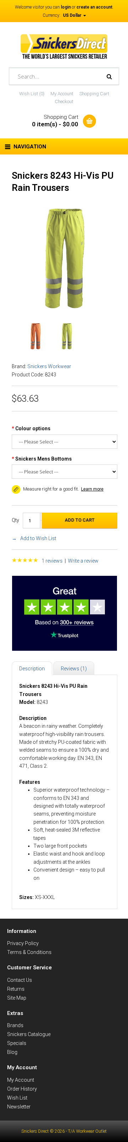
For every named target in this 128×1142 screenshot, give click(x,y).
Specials (16, 1043)
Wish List (17, 1098)
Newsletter (19, 1107)
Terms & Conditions (29, 952)
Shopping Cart (94, 93)
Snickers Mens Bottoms (43, 459)
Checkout (64, 101)
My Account (61, 93)
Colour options (32, 428)
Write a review (83, 561)
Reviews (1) (74, 668)
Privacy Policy (23, 943)
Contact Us (19, 980)
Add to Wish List (38, 538)
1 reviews (52, 561)
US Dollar (72, 15)
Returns (16, 989)
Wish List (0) (31, 93)
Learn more (92, 489)
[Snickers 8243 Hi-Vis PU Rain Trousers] (64, 308)
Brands (15, 1025)
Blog (12, 1052)
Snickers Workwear (49, 366)
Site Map (16, 998)
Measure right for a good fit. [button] (50, 489)
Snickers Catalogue (28, 1034)
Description (32, 668)
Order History (22, 1089)
